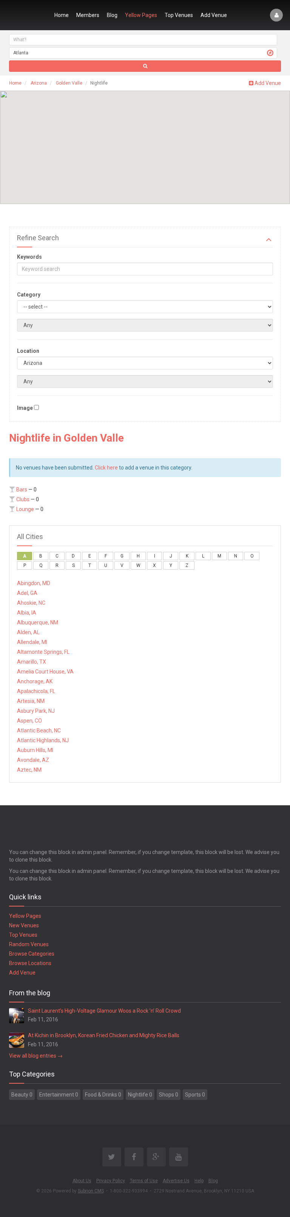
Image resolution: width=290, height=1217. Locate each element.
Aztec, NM (29, 770)
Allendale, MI (32, 642)
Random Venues (29, 944)
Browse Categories (31, 954)
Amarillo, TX (31, 662)
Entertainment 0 (58, 1095)
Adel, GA (27, 593)
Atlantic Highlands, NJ (43, 740)
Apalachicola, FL (36, 691)
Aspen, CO (29, 721)
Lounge (25, 509)
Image (25, 408)
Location (28, 351)
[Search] (145, 66)
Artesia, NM (31, 701)
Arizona (39, 83)
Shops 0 (168, 1095)
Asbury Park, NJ (36, 711)
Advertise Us (176, 1180)
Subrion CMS (91, 1191)
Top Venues (179, 15)
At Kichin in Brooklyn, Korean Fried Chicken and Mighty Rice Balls (103, 1035)
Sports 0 (195, 1095)
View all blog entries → (36, 1056)
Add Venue (214, 15)
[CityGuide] (27, 15)
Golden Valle (69, 83)
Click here (106, 468)
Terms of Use (144, 1180)
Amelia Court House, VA (45, 672)
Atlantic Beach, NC (39, 730)
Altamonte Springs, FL (43, 652)
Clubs (22, 499)
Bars (21, 489)
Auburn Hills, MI (35, 750)
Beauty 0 (21, 1095)
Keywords (29, 257)
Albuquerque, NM (37, 622)
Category (28, 295)
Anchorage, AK (34, 681)
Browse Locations (30, 963)
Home (61, 15)
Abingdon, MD (33, 583)
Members (87, 15)
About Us (81, 1180)
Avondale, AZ (33, 760)
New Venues (24, 925)
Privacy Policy (110, 1180)
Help (199, 1180)
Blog (112, 15)
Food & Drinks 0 (103, 1095)
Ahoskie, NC (31, 603)
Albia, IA (26, 613)
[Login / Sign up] (276, 15)
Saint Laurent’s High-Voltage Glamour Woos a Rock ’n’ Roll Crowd (104, 1011)
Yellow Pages (141, 15)
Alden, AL (28, 632)
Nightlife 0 (140, 1095)
